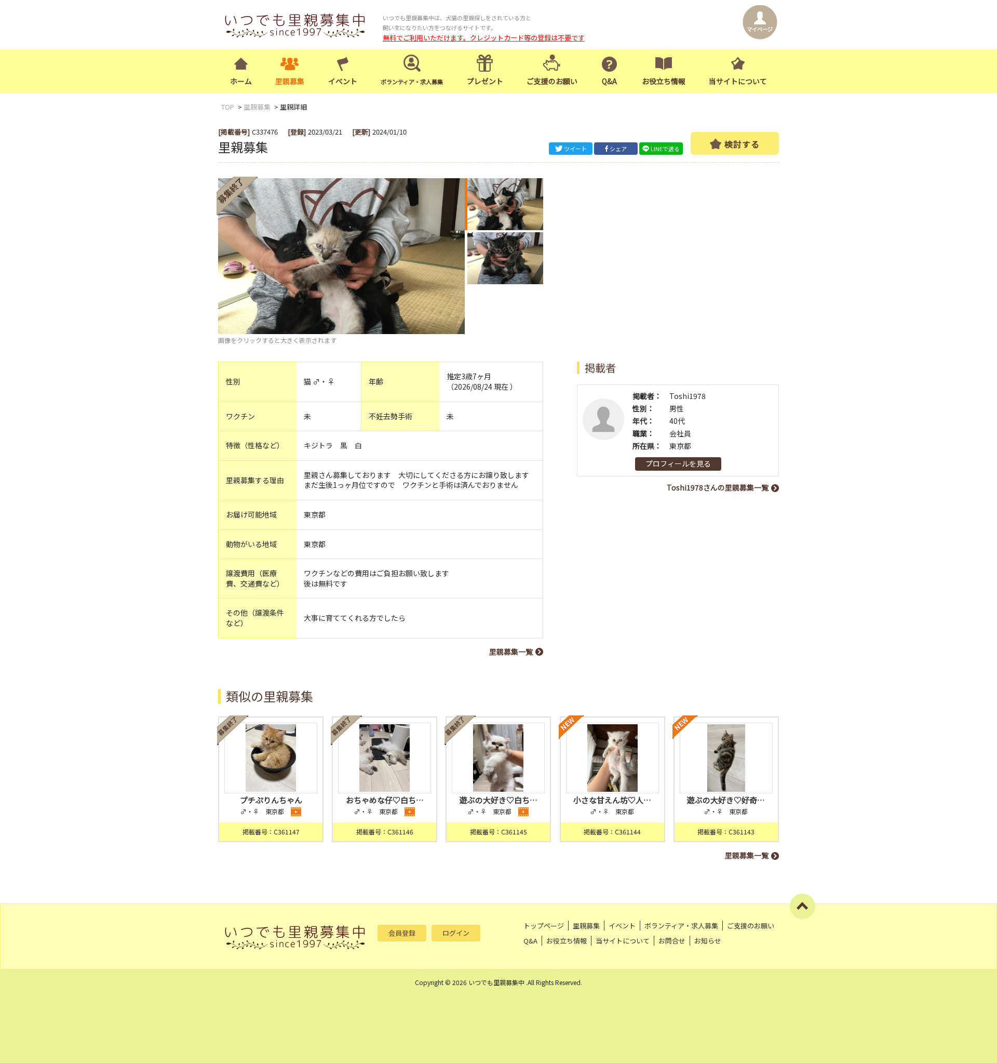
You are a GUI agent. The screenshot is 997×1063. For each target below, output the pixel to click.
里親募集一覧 (511, 651)
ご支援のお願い (552, 81)
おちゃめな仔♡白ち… (385, 799)
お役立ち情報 (663, 81)
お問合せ (671, 941)
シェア (618, 148)
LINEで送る (665, 148)
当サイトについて (738, 81)
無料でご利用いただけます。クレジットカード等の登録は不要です (484, 38)
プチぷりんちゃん (271, 799)
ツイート (575, 148)
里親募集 (289, 81)
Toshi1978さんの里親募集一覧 (718, 487)
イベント (342, 81)
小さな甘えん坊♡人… (612, 799)
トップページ (543, 926)
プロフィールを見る (678, 463)
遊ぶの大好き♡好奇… (726, 799)
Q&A (609, 81)
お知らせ (707, 941)
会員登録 (401, 933)
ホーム (241, 81)
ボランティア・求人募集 (681, 926)
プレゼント (485, 81)
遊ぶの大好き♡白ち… (498, 799)
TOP (227, 107)
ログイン (455, 933)
